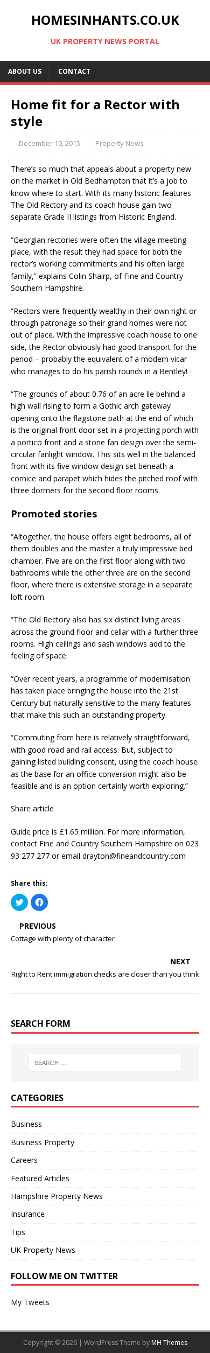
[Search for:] (105, 1063)
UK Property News (43, 1250)
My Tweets (30, 1302)
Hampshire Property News (57, 1196)
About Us (24, 71)
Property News (119, 143)
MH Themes (169, 1342)
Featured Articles (40, 1178)
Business (26, 1124)
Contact (74, 71)
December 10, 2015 (49, 143)
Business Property (42, 1142)
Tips (18, 1232)
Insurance (28, 1214)
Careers (24, 1160)
